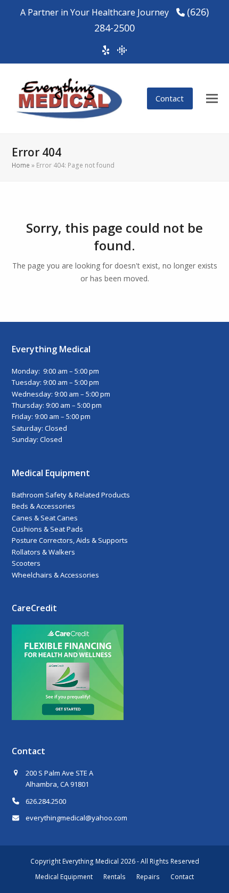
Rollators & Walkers (43, 552)
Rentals (114, 876)
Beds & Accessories (43, 506)
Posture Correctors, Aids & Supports (70, 540)
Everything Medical (90, 861)
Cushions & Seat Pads (47, 529)
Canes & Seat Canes (45, 518)
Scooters (26, 563)
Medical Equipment (64, 876)
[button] (212, 98)
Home (21, 165)
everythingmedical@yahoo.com (76, 818)
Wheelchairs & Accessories (55, 575)
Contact (170, 98)
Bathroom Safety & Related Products (71, 495)
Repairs (148, 876)
